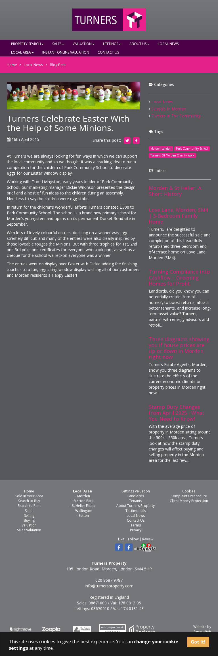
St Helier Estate (84, 505)
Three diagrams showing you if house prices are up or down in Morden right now (179, 348)
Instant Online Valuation (65, 52)
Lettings (110, 43)
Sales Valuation (29, 530)
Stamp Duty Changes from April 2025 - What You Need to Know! (176, 412)
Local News (168, 43)
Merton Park (83, 500)
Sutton (84, 515)
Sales (56, 43)
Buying (29, 520)
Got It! (198, 642)
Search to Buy (29, 500)
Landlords (135, 496)
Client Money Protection (189, 500)
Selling (29, 515)
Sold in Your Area (29, 496)
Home (12, 64)
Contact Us (108, 52)
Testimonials (135, 510)
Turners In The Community (176, 115)
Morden (83, 496)
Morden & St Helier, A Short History (175, 191)
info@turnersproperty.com (109, 586)
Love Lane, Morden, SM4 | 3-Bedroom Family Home (178, 215)
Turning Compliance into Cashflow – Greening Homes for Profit (179, 277)
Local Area (21, 52)
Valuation (82, 43)
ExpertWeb (202, 631)
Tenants (135, 500)
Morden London (160, 149)
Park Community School (192, 149)
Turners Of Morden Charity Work (172, 155)
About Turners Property (135, 505)
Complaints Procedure (189, 496)
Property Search (26, 43)
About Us (137, 43)
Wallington (83, 510)
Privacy (135, 530)
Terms (136, 525)
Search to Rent (29, 505)
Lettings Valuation (135, 491)
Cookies (188, 491)
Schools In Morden (168, 108)
